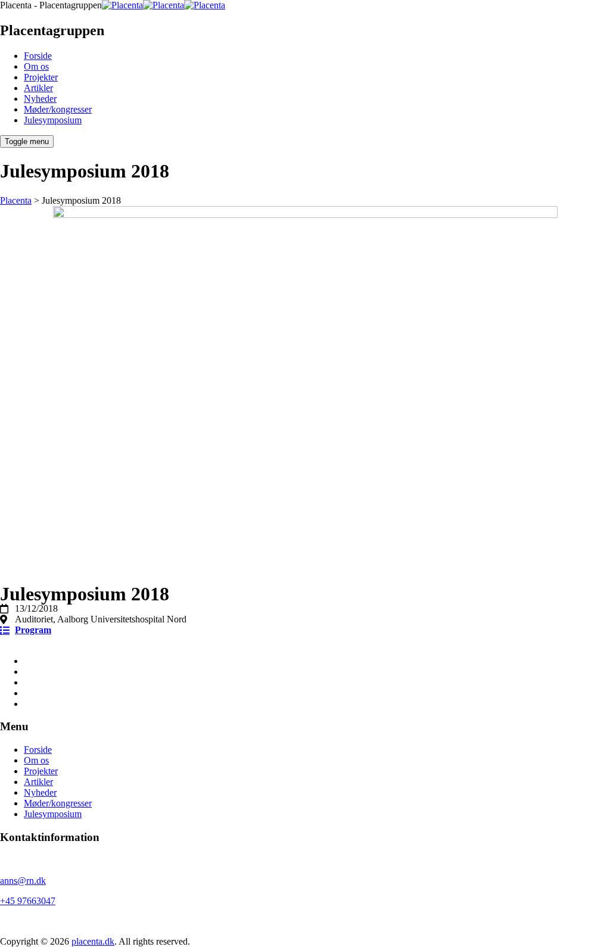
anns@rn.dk (23, 881)
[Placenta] (163, 5)
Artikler (38, 88)
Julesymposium (53, 120)
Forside (38, 56)
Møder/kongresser (58, 109)
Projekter (41, 77)
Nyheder (40, 99)
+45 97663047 (27, 901)
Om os (36, 66)
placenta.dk (92, 941)
